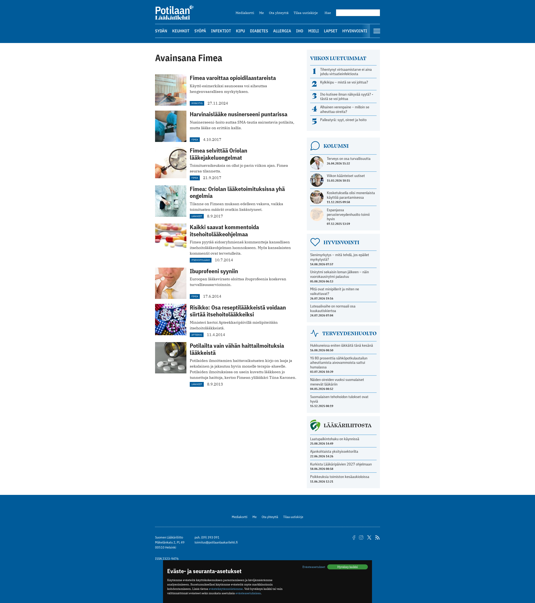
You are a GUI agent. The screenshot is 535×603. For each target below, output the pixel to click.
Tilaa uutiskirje (306, 13)
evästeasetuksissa (248, 593)
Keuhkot (180, 30)
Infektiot (221, 30)
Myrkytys (197, 103)
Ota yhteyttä (279, 13)
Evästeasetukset (313, 567)
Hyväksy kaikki (347, 567)
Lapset (330, 30)
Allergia (282, 30)
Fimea (194, 139)
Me (261, 13)
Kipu (240, 30)
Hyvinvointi (354, 30)
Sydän (161, 30)
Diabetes (259, 30)
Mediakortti (245, 13)
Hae (328, 13)
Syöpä (200, 30)
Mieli (313, 30)
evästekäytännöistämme (226, 589)
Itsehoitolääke (200, 260)
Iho (299, 30)
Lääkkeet (196, 216)
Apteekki (196, 334)
